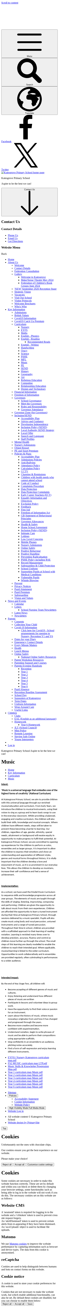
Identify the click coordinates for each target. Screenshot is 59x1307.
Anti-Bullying (28, 462)
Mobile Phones (29, 542)
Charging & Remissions (33, 474)
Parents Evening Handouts (28, 665)
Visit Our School (23, 297)
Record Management (32, 562)
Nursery (25, 327)
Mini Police (20, 730)
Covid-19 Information (25, 627)
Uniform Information (25, 704)
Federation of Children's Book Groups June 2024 (36, 284)
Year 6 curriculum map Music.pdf (25, 1086)
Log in (11, 745)
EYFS (24, 330)
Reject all (7, 1164)
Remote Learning (23, 733)
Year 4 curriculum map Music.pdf (25, 1081)
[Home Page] (22, 172)
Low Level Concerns (32, 539)
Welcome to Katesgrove (33, 277)
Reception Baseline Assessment (30, 692)
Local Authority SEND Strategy (37, 430)
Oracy (24, 350)
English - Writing (30, 344)
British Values (21, 315)
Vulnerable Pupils (30, 577)
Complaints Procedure (32, 486)
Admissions (20, 312)
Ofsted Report (21, 447)
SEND (24, 368)
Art (22, 377)
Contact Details (22, 268)
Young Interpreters (24, 739)
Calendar (19, 604)
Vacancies (19, 294)
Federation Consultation (26, 271)
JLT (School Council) (25, 727)
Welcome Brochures (24, 303)
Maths (24, 333)
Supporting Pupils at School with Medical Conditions (38, 573)
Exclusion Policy (30, 503)
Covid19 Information (25, 318)
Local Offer (27, 433)
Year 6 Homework (30, 724)
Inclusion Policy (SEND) (34, 427)
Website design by (23, 1122)
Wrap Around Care (24, 707)
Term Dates (20, 701)
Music (24, 362)
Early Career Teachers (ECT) (36, 495)
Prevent (18, 583)
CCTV (24, 471)
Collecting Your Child (25, 624)
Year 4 (24, 680)
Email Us (13, 238)
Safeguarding (21, 595)
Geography (27, 374)
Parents (11, 618)
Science (25, 353)
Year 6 (24, 686)
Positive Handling (30, 553)
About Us (13, 262)
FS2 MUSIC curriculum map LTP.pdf (27, 1063)
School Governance (31, 400)
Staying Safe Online (24, 736)
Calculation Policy (30, 468)
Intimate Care (28, 533)
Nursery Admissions (24, 445)
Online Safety (28, 548)
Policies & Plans (22, 453)
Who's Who (20, 306)
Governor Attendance (32, 409)
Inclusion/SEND (23, 415)
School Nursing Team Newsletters (38, 609)
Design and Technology (33, 389)
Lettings (25, 536)
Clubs (17, 715)
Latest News (20, 612)
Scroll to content (9, 2)
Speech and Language (32, 436)
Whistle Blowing (30, 580)
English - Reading (30, 339)
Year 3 (24, 677)
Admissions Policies (31, 459)
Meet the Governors (31, 403)
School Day (20, 695)
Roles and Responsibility (34, 406)
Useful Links (21, 710)
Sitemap (12, 1092)
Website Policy (22, 1104)
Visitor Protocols (23, 300)
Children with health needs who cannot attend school (37, 479)
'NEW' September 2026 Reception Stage (35, 288)
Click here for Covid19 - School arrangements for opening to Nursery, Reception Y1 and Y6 (37, 633)
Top (4, 1128)
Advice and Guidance (32, 421)
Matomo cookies (18, 1243)
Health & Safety (29, 524)
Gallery (18, 274)
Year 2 (24, 674)
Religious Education (31, 380)
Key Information (16, 309)
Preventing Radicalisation (34, 556)
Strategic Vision (22, 291)
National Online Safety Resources (38, 657)
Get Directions (15, 241)
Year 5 (24, 683)
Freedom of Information (26, 394)
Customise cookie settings (40, 1164)
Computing (27, 383)
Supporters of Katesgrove (27, 698)
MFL (23, 359)
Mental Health (21, 442)
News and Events (17, 601)
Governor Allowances (32, 521)
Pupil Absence (21, 689)
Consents (19, 621)
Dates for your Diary (25, 639)
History (25, 371)
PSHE (24, 356)
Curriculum (20, 324)
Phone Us (13, 235)
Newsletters (20, 615)
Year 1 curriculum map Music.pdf (25, 1072)
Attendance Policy (30, 465)
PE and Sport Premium (26, 450)
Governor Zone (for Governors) (30, 412)
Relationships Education (33, 386)
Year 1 (24, 671)
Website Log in (16, 1111)
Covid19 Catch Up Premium (29, 321)
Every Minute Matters (25, 645)
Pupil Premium (22, 592)
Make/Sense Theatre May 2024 (37, 280)
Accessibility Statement (26, 1098)
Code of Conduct (30, 483)
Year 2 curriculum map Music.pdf (25, 1075)
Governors (19, 397)
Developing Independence (34, 424)
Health (17, 648)
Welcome (19, 265)
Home (11, 259)
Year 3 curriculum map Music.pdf (25, 1078)
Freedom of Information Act (35, 512)
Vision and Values (23, 598)
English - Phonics (30, 336)
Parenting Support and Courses (30, 662)
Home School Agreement (34, 527)
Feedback (26, 506)
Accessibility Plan (30, 418)
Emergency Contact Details (28, 642)
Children (12, 712)
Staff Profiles (27, 439)
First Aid (25, 509)
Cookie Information (24, 1101)
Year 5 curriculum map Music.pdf (25, 1084)
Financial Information (25, 392)
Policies (13, 1095)
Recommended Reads (39, 341)
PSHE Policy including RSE (36, 559)
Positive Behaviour (31, 551)
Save (30, 1304)
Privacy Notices (22, 586)
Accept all (19, 1164)
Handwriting (27, 347)
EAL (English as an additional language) (35, 718)
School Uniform (29, 568)
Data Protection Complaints (35, 492)
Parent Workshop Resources (29, 659)
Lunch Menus (21, 651)
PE (22, 365)
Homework (20, 721)
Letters (17, 606)
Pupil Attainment (23, 589)
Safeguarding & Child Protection (38, 565)
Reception (26, 668)
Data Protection (29, 489)
